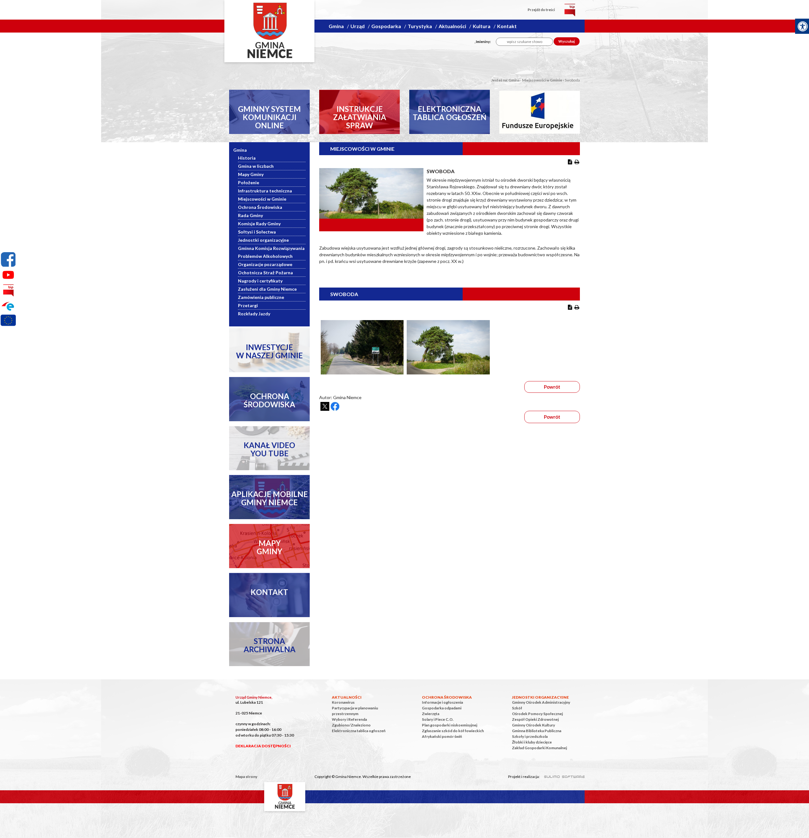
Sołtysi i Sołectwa (257, 231)
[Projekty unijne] (8, 321)
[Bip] (8, 290)
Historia (247, 158)
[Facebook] (8, 259)
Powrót (552, 387)
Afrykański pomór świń (442, 736)
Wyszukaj (566, 41)
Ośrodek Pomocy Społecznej (537, 713)
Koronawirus (343, 702)
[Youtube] (8, 274)
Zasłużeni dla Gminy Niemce (267, 289)
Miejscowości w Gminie (542, 80)
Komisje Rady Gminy (259, 223)
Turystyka (420, 26)
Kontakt (507, 26)
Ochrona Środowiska (260, 207)
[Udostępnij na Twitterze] (324, 406)
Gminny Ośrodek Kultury (533, 725)
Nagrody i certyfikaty (260, 280)
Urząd (357, 26)
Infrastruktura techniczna (265, 190)
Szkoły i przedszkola (530, 736)
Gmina (336, 26)
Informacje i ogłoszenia (442, 702)
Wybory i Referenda (349, 719)
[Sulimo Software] (561, 775)
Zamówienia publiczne (261, 297)
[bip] (569, 10)
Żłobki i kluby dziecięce (532, 742)
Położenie (248, 182)
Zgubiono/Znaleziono (351, 725)
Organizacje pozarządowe (265, 264)
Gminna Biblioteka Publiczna (536, 730)
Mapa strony (246, 776)
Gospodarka (386, 26)
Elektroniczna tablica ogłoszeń (359, 730)
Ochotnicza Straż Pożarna (265, 272)
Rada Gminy (250, 215)
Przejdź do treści (541, 10)
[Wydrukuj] (577, 161)
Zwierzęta (430, 713)
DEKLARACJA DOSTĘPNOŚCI (263, 746)
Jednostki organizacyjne (263, 240)
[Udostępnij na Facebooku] (335, 406)
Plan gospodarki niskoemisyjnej (449, 725)
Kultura (481, 26)
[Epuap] (8, 305)
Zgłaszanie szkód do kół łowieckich (453, 730)
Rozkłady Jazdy (254, 313)
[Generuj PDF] (570, 161)
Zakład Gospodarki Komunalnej (539, 747)
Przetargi (248, 305)
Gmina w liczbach (256, 166)
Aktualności (452, 26)
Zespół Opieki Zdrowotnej (535, 719)
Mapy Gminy (251, 174)
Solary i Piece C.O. (437, 719)
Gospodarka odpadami (441, 708)
